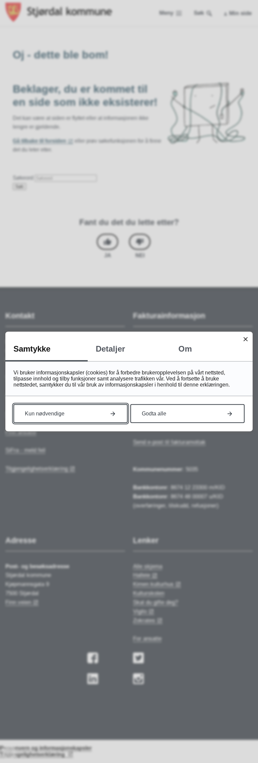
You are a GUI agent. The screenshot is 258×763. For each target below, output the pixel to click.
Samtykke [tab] (31, 348)
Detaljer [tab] (110, 348)
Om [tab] (185, 348)
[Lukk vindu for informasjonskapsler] (245, 339)
